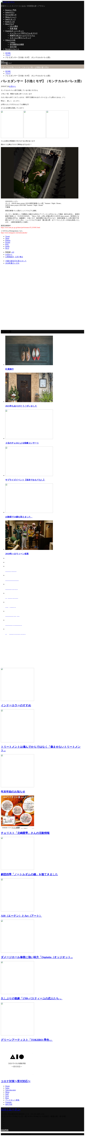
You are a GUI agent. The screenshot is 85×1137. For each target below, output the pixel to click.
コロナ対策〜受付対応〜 (15, 1081)
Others (10, 40)
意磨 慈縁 (13, 29)
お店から (12, 86)
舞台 (21, 257)
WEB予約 (4, 1130)
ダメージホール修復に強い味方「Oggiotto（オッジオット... (37, 957)
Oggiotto (14, 31)
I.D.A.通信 (14, 26)
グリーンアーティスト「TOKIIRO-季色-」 (27, 1039)
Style (7, 1096)
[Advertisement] (42, 281)
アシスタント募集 (12, 1100)
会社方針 (13, 47)
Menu (10, 17)
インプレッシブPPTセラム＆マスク (24, 33)
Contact (12, 42)
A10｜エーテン (10, 1109)
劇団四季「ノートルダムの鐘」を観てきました (29, 874)
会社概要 (17, 44)
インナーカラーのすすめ (16, 705)
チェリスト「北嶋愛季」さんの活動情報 (25, 833)
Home (7, 1086)
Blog (9, 24)
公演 (17, 257)
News (10, 15)
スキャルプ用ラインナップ (20, 38)
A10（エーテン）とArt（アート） (21, 915)
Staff (10, 19)
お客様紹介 (9, 257)
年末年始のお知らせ (13, 791)
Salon (10, 12)
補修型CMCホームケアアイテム (22, 35)
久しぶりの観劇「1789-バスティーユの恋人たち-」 (31, 998)
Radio (10, 22)
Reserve (10, 10)
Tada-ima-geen (10, 1090)
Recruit (12, 49)
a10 (13, 252)
